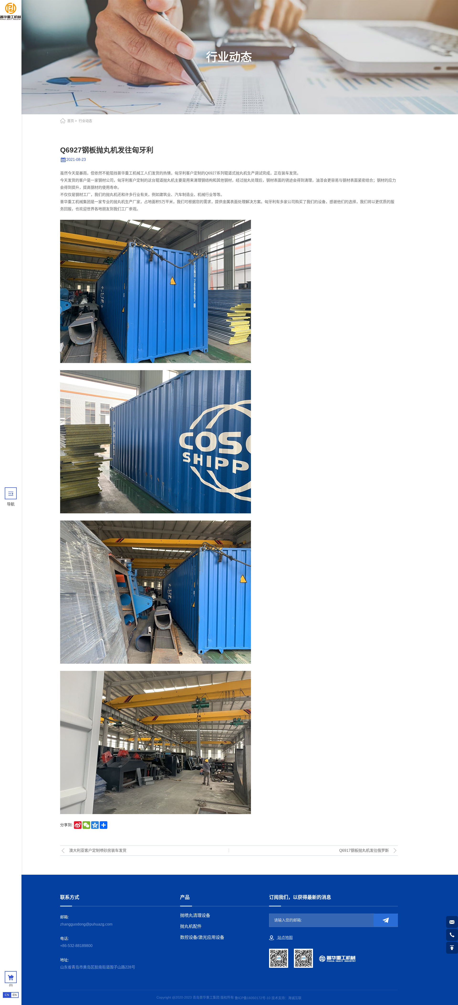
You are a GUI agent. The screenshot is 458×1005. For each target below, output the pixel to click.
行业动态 (85, 121)
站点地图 (284, 938)
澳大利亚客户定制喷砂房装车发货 (97, 850)
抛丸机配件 (191, 926)
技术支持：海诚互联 (286, 998)
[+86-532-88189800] (452, 935)
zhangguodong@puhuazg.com (86, 924)
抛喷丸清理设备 (195, 915)
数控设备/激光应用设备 (202, 937)
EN (15, 995)
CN (7, 995)
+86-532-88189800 (76, 946)
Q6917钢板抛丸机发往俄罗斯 (364, 850)
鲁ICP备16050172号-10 (253, 998)
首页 (70, 121)
